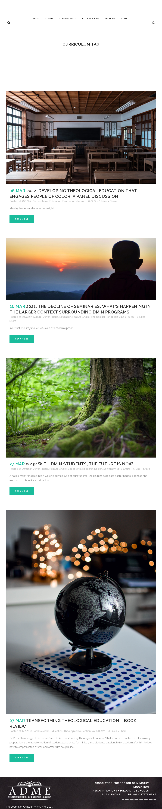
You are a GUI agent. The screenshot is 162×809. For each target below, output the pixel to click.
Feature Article (71, 201)
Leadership (74, 468)
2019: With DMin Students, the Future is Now (79, 464)
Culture (37, 316)
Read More (21, 219)
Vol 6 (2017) (99, 731)
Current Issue (40, 201)
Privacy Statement (142, 794)
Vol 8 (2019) (123, 468)
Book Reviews (41, 731)
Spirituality (109, 468)
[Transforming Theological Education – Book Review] (81, 612)
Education (55, 201)
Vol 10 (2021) (126, 316)
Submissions (111, 794)
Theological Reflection (104, 316)
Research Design (92, 468)
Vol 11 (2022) (88, 201)
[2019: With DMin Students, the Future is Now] (81, 408)
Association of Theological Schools (121, 790)
